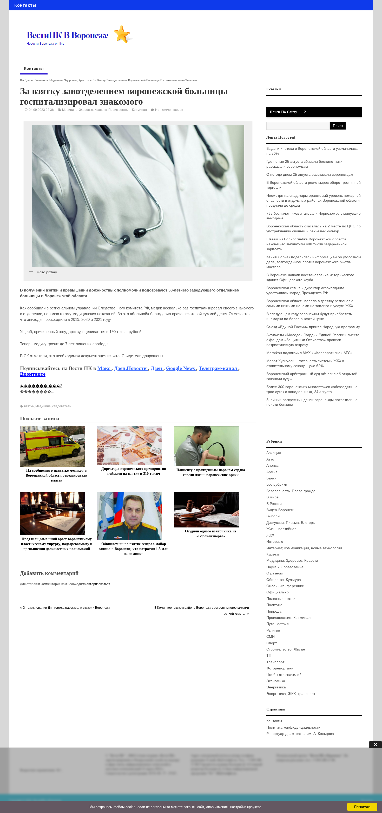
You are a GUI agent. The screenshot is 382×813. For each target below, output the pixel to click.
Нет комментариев (169, 110)
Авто (270, 459)
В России (274, 504)
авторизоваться (98, 584)
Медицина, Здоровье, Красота (69, 80)
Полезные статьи (280, 599)
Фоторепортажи (279, 668)
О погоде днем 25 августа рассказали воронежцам (309, 175)
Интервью (274, 542)
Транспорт (275, 662)
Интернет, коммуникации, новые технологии (304, 548)
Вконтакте (32, 374)
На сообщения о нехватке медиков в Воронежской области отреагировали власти (56, 475)
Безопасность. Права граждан (292, 491)
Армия (272, 472)
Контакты (25, 5)
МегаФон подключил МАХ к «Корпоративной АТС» (309, 353)
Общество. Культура (283, 580)
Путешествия (277, 624)
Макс (104, 368)
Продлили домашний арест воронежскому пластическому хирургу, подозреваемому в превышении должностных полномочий (56, 544)
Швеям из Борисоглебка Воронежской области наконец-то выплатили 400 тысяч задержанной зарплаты (306, 244)
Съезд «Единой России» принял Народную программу (313, 327)
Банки (271, 478)
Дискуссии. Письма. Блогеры (290, 523)
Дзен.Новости (131, 368)
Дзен (157, 368)
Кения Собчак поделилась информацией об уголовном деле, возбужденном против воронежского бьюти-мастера (313, 262)
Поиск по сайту (283, 112)
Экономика (275, 681)
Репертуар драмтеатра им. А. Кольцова (300, 734)
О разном (274, 573)
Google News (181, 368)
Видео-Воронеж (279, 510)
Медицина (43, 406)
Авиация (273, 453)
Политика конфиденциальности (293, 727)
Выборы (273, 516)
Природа (273, 611)
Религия (273, 630)
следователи (61, 406)
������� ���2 (41, 386)
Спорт (271, 643)
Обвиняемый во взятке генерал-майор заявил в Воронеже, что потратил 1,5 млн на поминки (133, 549)
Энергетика (276, 687)
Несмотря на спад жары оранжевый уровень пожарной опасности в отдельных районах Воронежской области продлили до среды (313, 200)
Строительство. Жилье (285, 649)
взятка (29, 406)
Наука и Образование (285, 567)
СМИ (270, 637)
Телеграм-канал (218, 368)
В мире (272, 497)
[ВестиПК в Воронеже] (82, 55)
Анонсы (272, 466)
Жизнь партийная (281, 529)
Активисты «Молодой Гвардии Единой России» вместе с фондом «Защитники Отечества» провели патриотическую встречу (312, 340)
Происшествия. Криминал (127, 110)
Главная (40, 80)
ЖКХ (270, 535)
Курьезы (273, 554)
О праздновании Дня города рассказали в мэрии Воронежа (66, 607)
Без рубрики (276, 484)
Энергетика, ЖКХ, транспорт (290, 694)
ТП (268, 656)
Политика (274, 605)
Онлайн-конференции (285, 586)
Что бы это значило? (283, 675)
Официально (277, 592)
